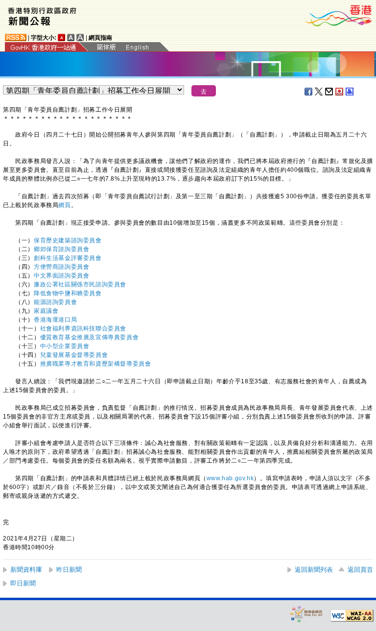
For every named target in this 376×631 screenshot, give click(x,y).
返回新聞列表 (314, 569)
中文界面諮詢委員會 (61, 275)
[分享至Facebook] (309, 91)
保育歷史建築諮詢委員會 (68, 240)
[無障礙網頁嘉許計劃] (306, 613)
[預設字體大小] (62, 37)
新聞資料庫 (26, 569)
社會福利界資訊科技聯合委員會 (83, 328)
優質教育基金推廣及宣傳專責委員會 (89, 337)
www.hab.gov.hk (230, 478)
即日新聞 (23, 583)
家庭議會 (46, 310)
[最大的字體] (80, 37)
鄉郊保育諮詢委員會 (61, 249)
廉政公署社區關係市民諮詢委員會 (80, 284)
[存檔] (339, 91)
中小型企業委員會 (65, 346)
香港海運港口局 (55, 319)
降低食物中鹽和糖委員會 (68, 293)
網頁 (64, 205)
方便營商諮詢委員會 (61, 266)
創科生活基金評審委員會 (68, 258)
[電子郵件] (329, 91)
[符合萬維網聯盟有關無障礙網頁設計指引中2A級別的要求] (352, 615)
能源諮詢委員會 (55, 302)
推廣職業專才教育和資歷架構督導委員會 (95, 363)
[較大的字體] (71, 37)
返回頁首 (360, 569)
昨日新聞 (69, 569)
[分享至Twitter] (319, 91)
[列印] (350, 91)
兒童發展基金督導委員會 (74, 354)
